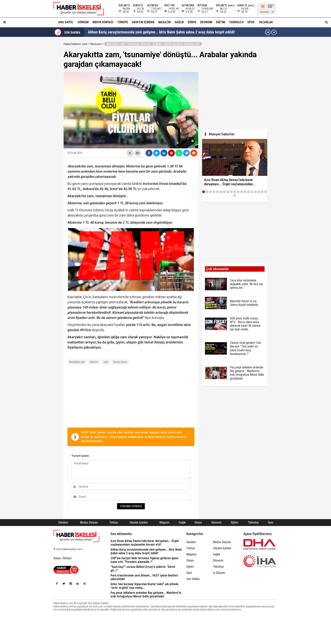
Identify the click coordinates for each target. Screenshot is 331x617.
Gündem (83, 22)
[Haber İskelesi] (76, 536)
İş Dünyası (219, 573)
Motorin (94, 362)
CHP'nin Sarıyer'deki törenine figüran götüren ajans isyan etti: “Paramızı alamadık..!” (155, 32)
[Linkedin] (77, 583)
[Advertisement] (45, 98)
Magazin (164, 22)
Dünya (192, 22)
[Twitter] (63, 583)
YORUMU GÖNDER (131, 506)
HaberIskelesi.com (76, 43)
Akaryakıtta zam (76, 362)
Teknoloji (236, 22)
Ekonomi (206, 22)
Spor (250, 22)
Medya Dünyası (103, 22)
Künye (57, 558)
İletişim (67, 558)
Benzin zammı (120, 362)
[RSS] (84, 583)
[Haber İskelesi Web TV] (66, 572)
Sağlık (179, 22)
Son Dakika (193, 579)
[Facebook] (56, 583)
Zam (106, 362)
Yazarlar (266, 22)
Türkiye (122, 22)
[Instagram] (70, 583)
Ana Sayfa (65, 22)
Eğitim (220, 22)
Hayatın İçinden (143, 22)
